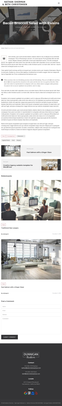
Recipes (19, 140)
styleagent (19, 27)
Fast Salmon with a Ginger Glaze (12, 287)
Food (6, 48)
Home (2, 48)
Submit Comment (9, 337)
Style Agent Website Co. (20, 403)
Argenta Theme (6, 140)
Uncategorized (11, 136)
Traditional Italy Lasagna (9, 228)
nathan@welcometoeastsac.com (31, 368)
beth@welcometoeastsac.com (31, 374)
